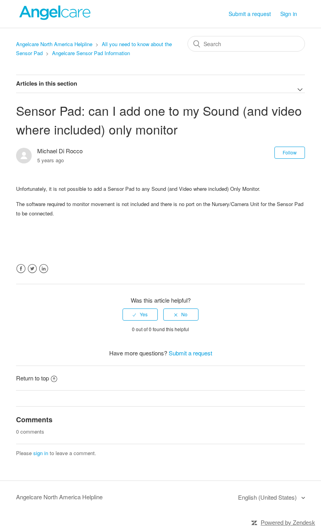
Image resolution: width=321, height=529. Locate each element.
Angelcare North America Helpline (54, 44)
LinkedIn (44, 269)
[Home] (55, 17)
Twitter (32, 269)
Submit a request (250, 14)
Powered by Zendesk (288, 522)
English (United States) (268, 497)
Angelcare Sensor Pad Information (91, 53)
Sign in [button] (288, 14)
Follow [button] (290, 152)
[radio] (140, 314)
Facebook (21, 269)
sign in (40, 453)
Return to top (32, 378)
